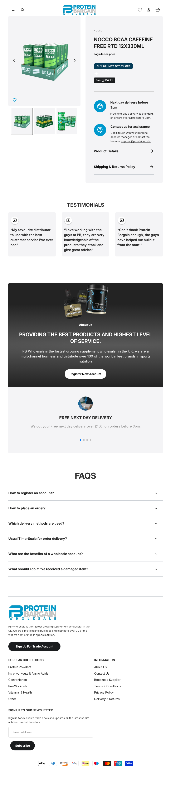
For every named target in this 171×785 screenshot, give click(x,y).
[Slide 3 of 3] (67, 121)
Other (12, 699)
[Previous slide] (13, 61)
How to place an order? (26, 508)
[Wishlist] (140, 9)
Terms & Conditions (107, 686)
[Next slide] (75, 61)
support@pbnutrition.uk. (136, 141)
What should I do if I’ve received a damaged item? (48, 569)
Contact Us (101, 673)
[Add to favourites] (14, 100)
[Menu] (13, 10)
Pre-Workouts (17, 686)
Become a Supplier (107, 679)
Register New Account (85, 374)
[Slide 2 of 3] (44, 121)
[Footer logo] (32, 612)
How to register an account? (31, 493)
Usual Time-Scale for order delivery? (37, 538)
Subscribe (22, 745)
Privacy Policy (104, 692)
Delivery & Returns (107, 699)
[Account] (148, 9)
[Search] (22, 9)
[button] (80, 440)
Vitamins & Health (20, 692)
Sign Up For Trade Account (34, 646)
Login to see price (104, 54)
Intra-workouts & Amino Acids (28, 673)
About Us (100, 667)
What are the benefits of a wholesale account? (45, 554)
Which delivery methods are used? (36, 523)
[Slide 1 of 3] (21, 121)
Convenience (17, 679)
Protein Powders (19, 667)
